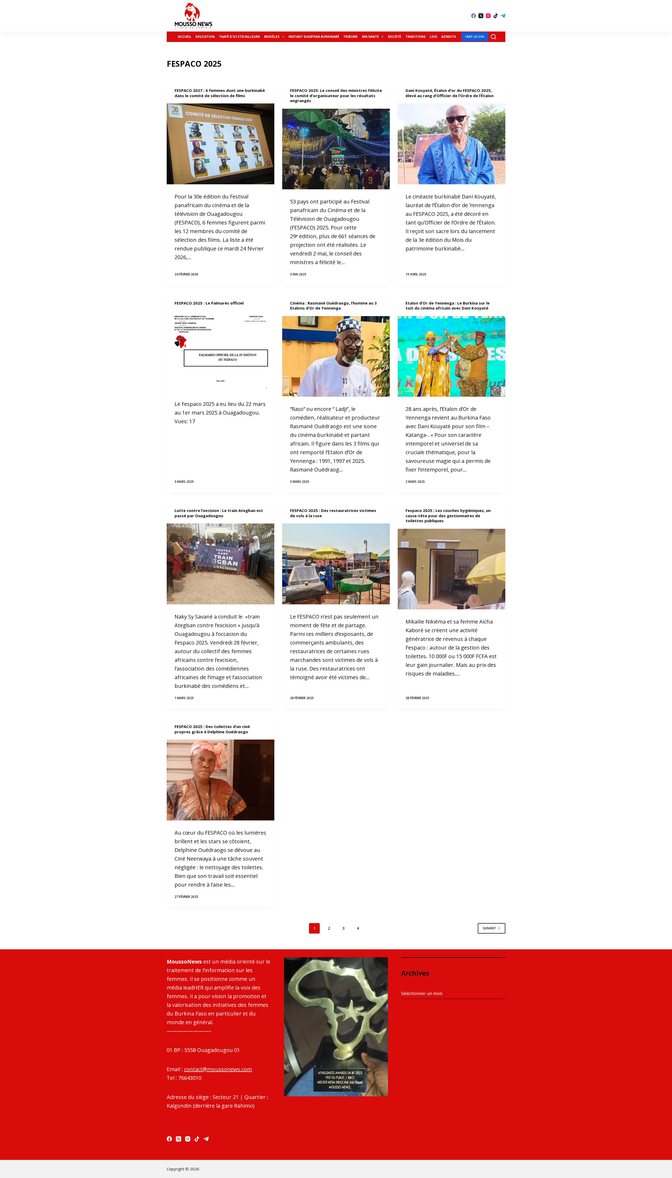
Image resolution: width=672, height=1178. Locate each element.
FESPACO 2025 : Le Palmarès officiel (209, 303)
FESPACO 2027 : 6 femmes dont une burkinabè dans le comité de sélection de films (220, 93)
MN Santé (370, 36)
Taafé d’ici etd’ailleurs (239, 36)
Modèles (271, 36)
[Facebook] (473, 15)
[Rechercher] (493, 36)
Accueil (184, 36)
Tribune (350, 36)
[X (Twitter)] (481, 15)
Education (205, 36)
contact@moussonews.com (218, 1069)
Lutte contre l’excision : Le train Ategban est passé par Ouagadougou (219, 513)
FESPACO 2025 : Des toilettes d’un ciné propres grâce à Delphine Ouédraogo (212, 729)
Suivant (489, 928)
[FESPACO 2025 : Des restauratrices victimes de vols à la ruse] (336, 563)
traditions (416, 36)
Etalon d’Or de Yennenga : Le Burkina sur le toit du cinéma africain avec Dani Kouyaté (448, 305)
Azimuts (448, 36)
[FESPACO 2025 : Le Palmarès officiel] (220, 351)
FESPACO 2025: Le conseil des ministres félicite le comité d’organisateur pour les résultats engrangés (336, 95)
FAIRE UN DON (474, 37)
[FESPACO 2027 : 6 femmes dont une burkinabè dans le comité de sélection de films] (220, 143)
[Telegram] (503, 15)
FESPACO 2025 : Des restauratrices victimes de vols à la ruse (333, 513)
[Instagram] (488, 15)
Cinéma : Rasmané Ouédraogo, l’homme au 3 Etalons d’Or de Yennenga (333, 305)
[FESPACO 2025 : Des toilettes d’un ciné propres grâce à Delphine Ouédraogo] (220, 780)
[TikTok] (495, 15)
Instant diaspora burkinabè (313, 36)
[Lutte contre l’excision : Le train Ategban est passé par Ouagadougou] (220, 563)
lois (433, 36)
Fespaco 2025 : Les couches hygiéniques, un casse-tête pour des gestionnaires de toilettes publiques (448, 515)
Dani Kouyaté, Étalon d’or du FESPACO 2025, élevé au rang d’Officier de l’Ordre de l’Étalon (450, 93)
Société (394, 36)
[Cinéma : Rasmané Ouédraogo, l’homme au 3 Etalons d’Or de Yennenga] (336, 356)
